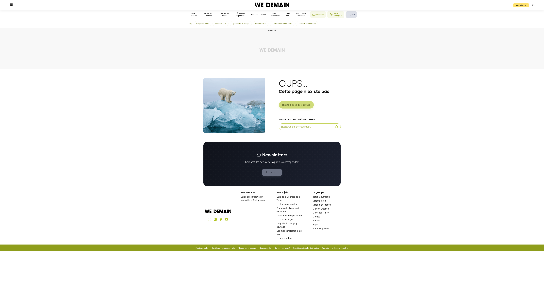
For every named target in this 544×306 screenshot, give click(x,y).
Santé (263, 15)
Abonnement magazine (247, 248)
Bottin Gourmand (321, 197)
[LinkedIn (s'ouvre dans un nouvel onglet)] (215, 219)
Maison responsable (275, 14)
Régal (315, 224)
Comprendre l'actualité (301, 14)
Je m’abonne (521, 5)
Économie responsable (240, 14)
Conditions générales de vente (223, 248)
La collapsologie (285, 219)
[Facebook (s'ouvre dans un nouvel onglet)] (221, 219)
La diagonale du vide (287, 204)
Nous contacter (265, 248)
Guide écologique (338, 14)
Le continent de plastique (289, 215)
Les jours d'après (202, 24)
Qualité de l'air (260, 24)
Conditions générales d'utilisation (306, 248)
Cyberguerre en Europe (240, 24)
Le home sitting (284, 238)
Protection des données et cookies (335, 248)
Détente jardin (319, 200)
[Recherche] (336, 126)
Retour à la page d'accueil (296, 104)
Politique (254, 15)
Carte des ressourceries (307, 24)
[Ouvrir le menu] (11, 5)
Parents (316, 220)
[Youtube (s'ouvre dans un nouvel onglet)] (226, 219)
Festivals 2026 (220, 24)
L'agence (351, 15)
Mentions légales (202, 248)
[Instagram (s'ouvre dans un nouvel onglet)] (209, 219)
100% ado (288, 14)
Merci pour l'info (321, 212)
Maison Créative (321, 208)
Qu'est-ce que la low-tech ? (282, 24)
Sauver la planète (193, 14)
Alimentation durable (209, 14)
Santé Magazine (321, 228)
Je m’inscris (272, 172)
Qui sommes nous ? (282, 248)
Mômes (316, 216)
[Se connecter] (533, 5)
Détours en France (322, 204)
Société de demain (225, 14)
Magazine (320, 15)
